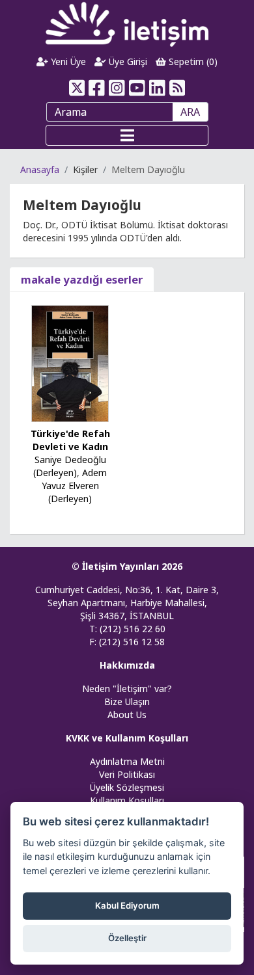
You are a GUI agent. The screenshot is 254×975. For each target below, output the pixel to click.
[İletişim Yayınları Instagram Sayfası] (117, 87)
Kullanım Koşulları (127, 800)
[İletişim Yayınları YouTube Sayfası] (137, 87)
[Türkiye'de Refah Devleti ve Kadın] (70, 362)
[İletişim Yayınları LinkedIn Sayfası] (157, 87)
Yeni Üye (67, 61)
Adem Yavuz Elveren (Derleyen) (74, 485)
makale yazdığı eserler (82, 279)
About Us (127, 714)
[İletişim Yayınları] (127, 24)
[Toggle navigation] (127, 135)
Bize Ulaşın (127, 701)
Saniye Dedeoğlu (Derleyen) (69, 466)
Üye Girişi (126, 61)
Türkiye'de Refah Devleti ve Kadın (70, 440)
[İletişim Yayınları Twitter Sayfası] (76, 87)
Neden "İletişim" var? (127, 688)
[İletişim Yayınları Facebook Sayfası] (97, 87)
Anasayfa (39, 169)
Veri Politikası (127, 774)
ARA (190, 112)
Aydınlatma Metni (127, 761)
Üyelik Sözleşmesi (127, 787)
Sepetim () (192, 61)
